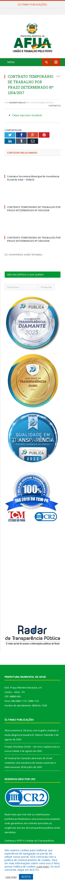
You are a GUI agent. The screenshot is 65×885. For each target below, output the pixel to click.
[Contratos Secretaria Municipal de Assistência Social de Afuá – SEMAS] (32, 169)
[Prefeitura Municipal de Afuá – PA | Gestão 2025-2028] (32, 37)
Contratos (54, 105)
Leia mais (42, 866)
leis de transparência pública (37, 827)
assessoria (43, 819)
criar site (26, 814)
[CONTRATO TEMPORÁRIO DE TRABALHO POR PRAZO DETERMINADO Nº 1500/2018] (32, 200)
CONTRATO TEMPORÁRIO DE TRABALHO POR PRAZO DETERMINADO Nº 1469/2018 (33, 239)
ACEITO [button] (26, 876)
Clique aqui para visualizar (27, 115)
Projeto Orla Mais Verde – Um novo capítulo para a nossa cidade (33, 8)
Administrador (17, 102)
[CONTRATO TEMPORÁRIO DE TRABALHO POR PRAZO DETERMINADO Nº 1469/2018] (32, 231)
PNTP (20, 840)
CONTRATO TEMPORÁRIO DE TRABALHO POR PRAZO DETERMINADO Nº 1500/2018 (33, 208)
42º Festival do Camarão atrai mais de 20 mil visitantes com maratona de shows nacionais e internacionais (30, 763)
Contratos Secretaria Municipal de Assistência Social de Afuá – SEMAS (33, 178)
